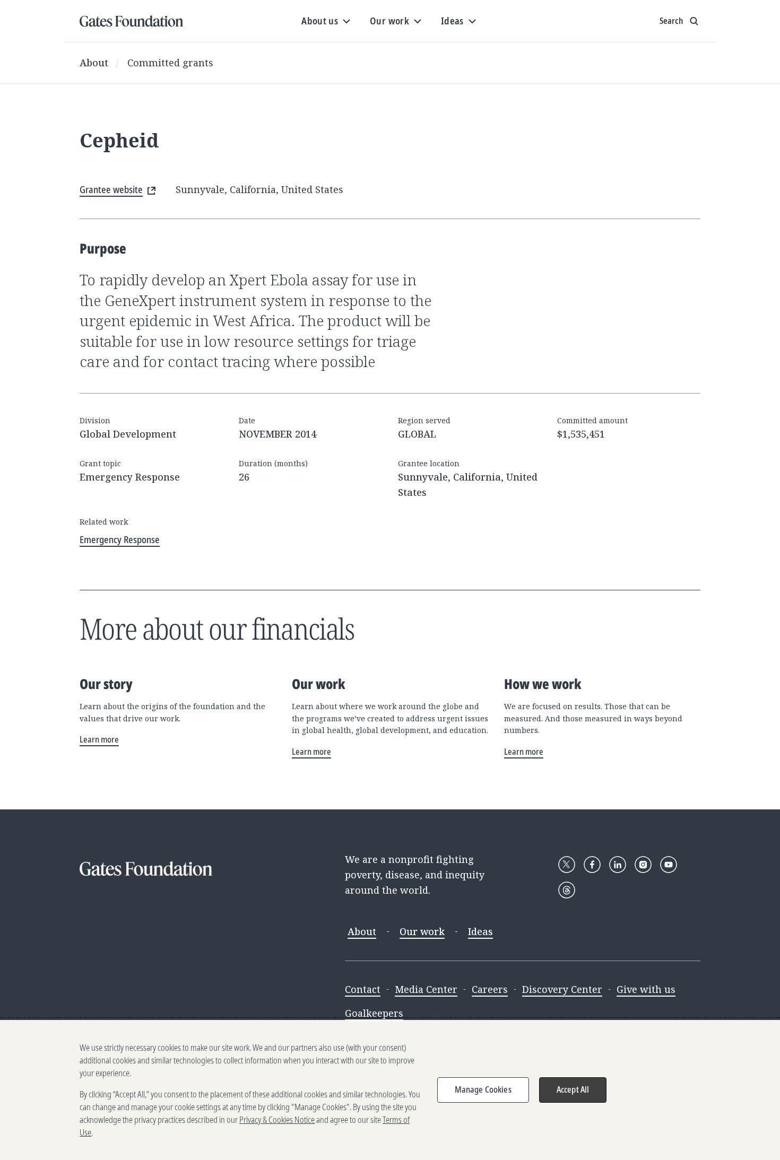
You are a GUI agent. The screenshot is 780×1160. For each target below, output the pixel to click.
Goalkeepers (374, 1013)
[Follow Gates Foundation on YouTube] (668, 864)
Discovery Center (562, 989)
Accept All (573, 1089)
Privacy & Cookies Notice (277, 1120)
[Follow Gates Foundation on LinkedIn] (617, 864)
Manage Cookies (483, 1089)
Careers (490, 989)
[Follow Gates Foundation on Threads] (566, 890)
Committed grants (170, 62)
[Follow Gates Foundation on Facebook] (592, 864)
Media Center (426, 989)
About (94, 62)
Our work (422, 931)
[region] (390, 1090)
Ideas (480, 931)
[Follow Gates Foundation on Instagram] (643, 864)
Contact (362, 989)
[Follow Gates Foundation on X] (566, 864)
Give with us (646, 989)
